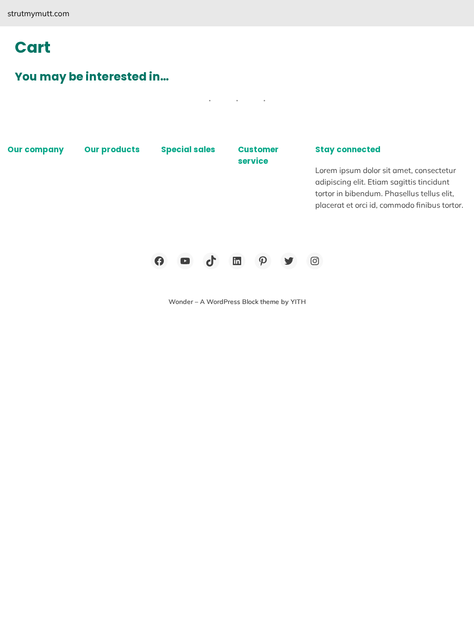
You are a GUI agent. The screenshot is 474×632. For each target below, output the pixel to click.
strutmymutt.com (38, 13)
